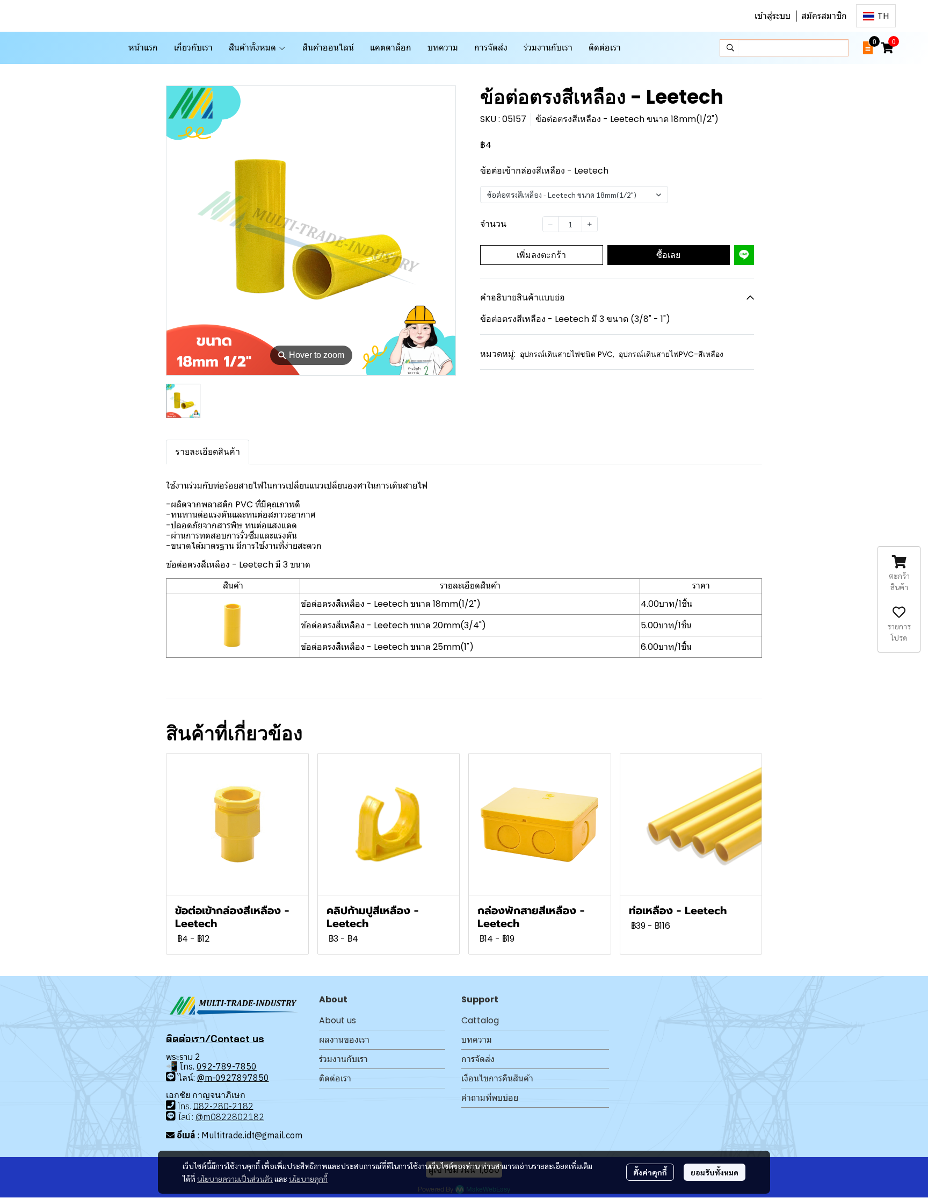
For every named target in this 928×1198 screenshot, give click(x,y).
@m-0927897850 (233, 1077)
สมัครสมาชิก (824, 16)
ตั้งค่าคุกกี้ (650, 1172)
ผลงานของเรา (344, 1040)
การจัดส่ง (478, 1059)
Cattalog (480, 1020)
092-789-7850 (227, 1066)
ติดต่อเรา (335, 1078)
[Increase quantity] (589, 224)
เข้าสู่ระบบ (773, 16)
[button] (876, 15)
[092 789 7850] (171, 1077)
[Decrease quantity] (550, 224)
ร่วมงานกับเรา (343, 1059)
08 (198, 1105)
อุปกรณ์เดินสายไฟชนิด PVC (567, 354)
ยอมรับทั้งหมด (714, 1172)
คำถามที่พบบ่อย (489, 1098)
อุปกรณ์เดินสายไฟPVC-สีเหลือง (671, 354)
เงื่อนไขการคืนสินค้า (497, 1078)
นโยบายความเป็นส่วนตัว (235, 1178)
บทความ (476, 1040)
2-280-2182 (228, 1105)
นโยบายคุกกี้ (308, 1178)
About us (337, 1020)
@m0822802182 (229, 1116)
